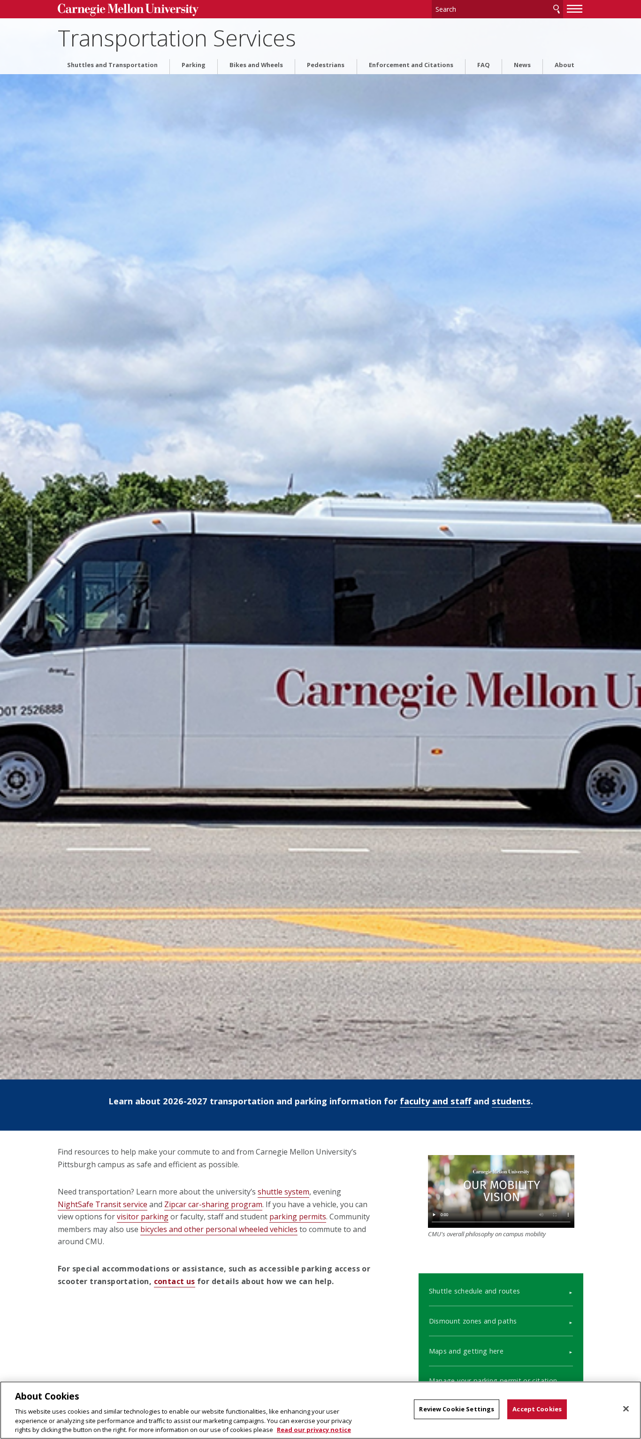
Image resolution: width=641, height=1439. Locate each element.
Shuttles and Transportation (112, 65)
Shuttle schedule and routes (474, 1290)
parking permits (297, 1216)
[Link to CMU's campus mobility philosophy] (501, 1191)
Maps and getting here (466, 1351)
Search (556, 9)
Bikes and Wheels (256, 65)
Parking (194, 65)
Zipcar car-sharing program (213, 1204)
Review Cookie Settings (456, 1409)
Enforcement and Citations (411, 65)
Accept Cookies (537, 1409)
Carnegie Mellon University (128, 10)
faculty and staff (435, 1101)
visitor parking (142, 1216)
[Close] (626, 1409)
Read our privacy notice (314, 1429)
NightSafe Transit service (102, 1204)
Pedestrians (325, 65)
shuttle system (283, 1191)
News (522, 65)
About (564, 65)
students (511, 1101)
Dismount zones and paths (473, 1321)
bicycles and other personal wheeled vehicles (219, 1229)
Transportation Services (177, 38)
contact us (174, 1281)
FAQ (483, 65)
